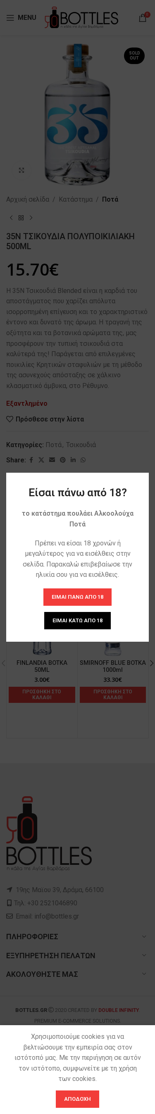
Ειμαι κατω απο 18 (77, 620)
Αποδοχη (77, 1099)
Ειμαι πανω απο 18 (77, 597)
